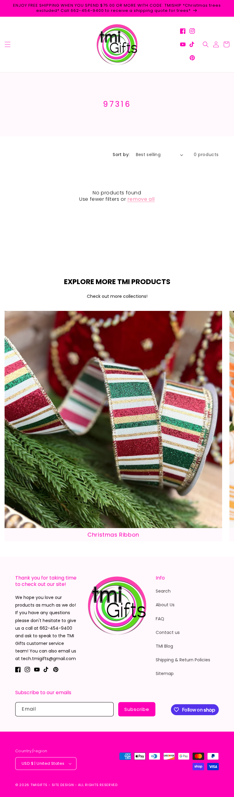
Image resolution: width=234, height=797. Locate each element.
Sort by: (121, 154)
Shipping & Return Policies (183, 660)
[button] (7, 44)
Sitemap (165, 673)
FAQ (160, 619)
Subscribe (136, 709)
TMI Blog (164, 646)
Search (163, 591)
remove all (141, 199)
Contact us (168, 632)
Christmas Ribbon (113, 534)
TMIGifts (39, 784)
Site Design (63, 784)
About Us (165, 605)
